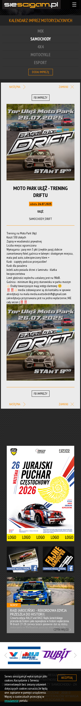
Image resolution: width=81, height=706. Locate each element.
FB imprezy (40, 98)
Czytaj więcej (61, 630)
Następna (15, 87)
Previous (11, 590)
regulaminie (11, 701)
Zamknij (64, 87)
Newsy (14, 605)
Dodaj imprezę (40, 72)
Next (69, 590)
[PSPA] (42, 655)
